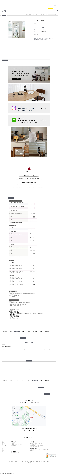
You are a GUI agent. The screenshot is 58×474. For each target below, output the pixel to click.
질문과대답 (42, 14)
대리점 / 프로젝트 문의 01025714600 (15, 452)
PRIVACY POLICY (4, 444)
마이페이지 (39, 14)
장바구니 (33, 14)
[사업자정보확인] (42, 445)
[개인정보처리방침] (37, 446)
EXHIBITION (3, 450)
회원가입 (30, 14)
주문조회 (36, 14)
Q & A (2, 449)
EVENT (2, 451)
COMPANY (3, 442)
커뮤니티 (45, 14)
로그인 (27, 14)
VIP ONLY (19, 14)
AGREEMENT (3, 443)
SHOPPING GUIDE (4, 445)
